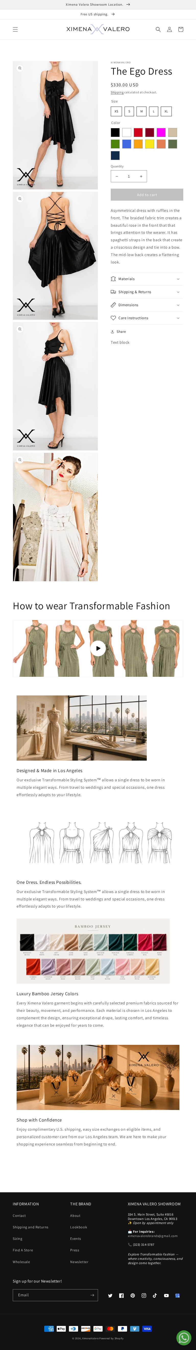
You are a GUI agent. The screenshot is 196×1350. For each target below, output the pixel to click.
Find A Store (23, 1250)
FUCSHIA (161, 132)
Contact (19, 1215)
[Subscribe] (92, 1295)
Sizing (17, 1238)
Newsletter (79, 1262)
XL (166, 110)
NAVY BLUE (115, 155)
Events (75, 1238)
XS (116, 110)
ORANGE (138, 144)
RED (138, 132)
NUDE (172, 132)
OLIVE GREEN (172, 144)
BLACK (115, 132)
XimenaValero (90, 1338)
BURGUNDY (149, 132)
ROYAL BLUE (126, 144)
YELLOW (149, 144)
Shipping (117, 92)
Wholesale (21, 1262)
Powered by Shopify (111, 1338)
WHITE (126, 132)
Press (74, 1250)
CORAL (161, 144)
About (75, 1215)
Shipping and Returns (30, 1227)
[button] (15, 29)
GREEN (115, 144)
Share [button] (121, 331)
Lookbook (78, 1227)
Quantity (117, 166)
